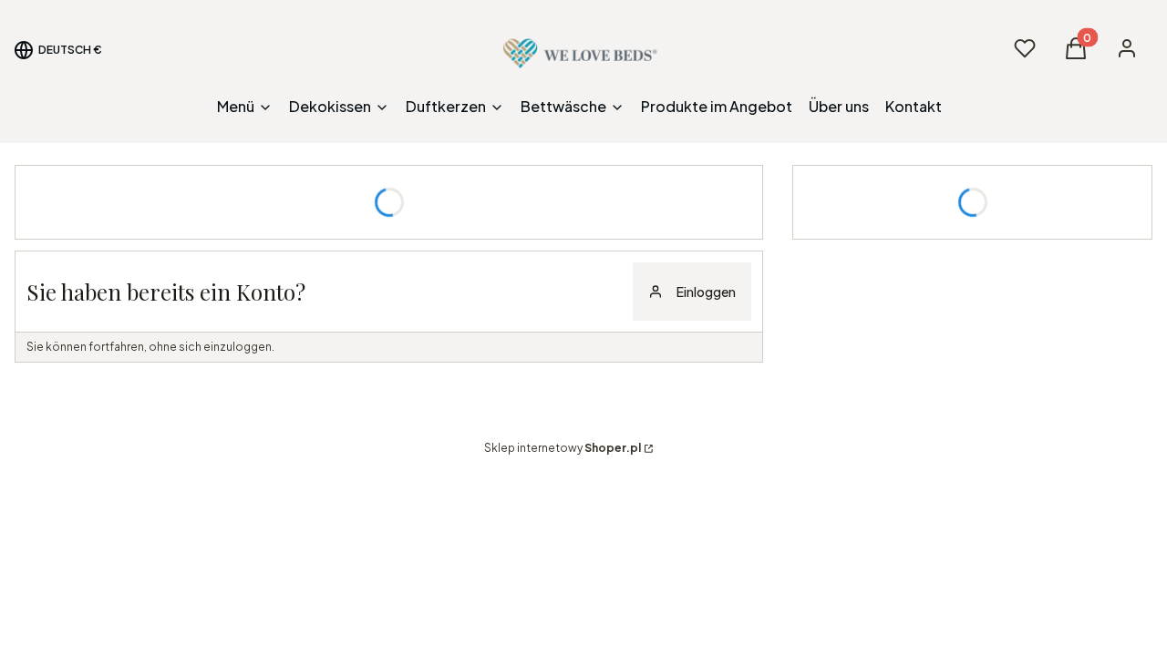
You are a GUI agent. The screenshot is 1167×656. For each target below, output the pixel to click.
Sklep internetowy (562, 448)
